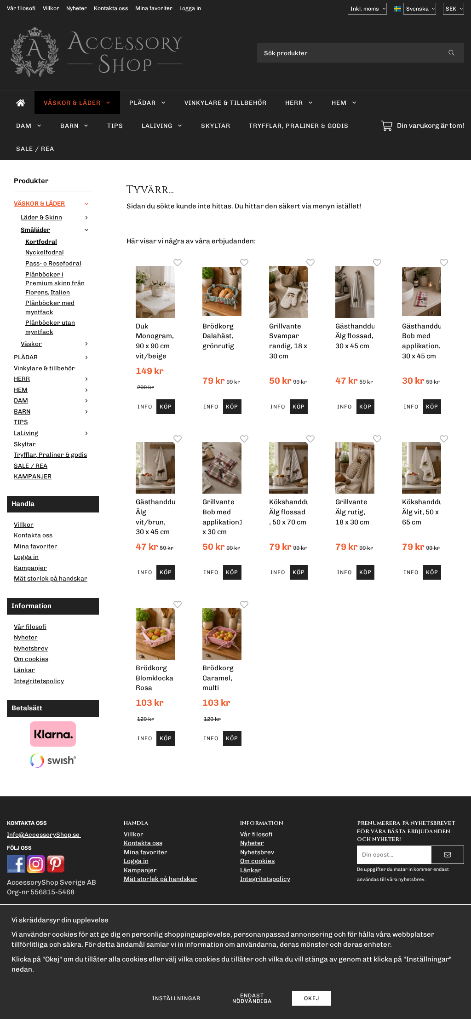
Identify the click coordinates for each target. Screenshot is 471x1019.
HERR (294, 102)
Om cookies (31, 658)
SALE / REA (35, 148)
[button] (165, 406)
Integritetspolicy (39, 681)
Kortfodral (41, 241)
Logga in (190, 8)
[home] (20, 102)
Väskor (31, 343)
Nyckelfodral (44, 252)
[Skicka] (447, 855)
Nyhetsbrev (31, 648)
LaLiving (157, 125)
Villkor (51, 8)
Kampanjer (30, 567)
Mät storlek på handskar (50, 578)
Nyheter (76, 8)
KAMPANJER (33, 476)
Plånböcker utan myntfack (50, 327)
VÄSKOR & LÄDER (72, 102)
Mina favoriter (153, 8)
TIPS (115, 125)
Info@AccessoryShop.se (43, 834)
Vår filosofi (21, 8)
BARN (69, 125)
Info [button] (145, 406)
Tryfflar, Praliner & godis (299, 125)
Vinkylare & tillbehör (225, 102)
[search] (451, 53)
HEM (339, 102)
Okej (311, 998)
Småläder (35, 229)
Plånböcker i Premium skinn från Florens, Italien (55, 283)
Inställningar (176, 998)
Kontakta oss (111, 8)
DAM (24, 125)
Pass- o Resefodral (53, 263)
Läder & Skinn (41, 217)
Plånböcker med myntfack (50, 307)
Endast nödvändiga (252, 998)
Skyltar (215, 125)
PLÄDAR (142, 102)
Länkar (24, 670)
